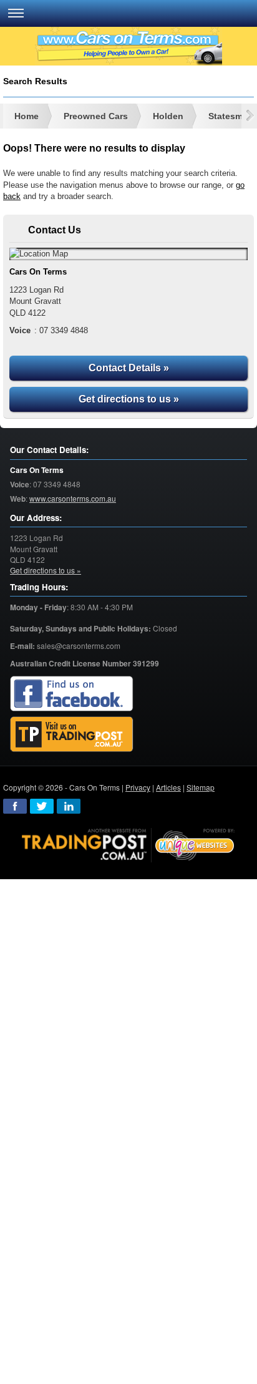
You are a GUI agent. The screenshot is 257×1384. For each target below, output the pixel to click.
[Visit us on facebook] (71, 694)
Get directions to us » (129, 399)
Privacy (137, 787)
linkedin (68, 806)
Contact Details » (129, 368)
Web (18, 499)
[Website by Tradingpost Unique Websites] (128, 844)
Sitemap (201, 787)
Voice (19, 484)
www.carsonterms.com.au (72, 498)
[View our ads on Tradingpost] (71, 734)
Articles (168, 787)
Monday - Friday (38, 607)
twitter (42, 806)
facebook (15, 806)
